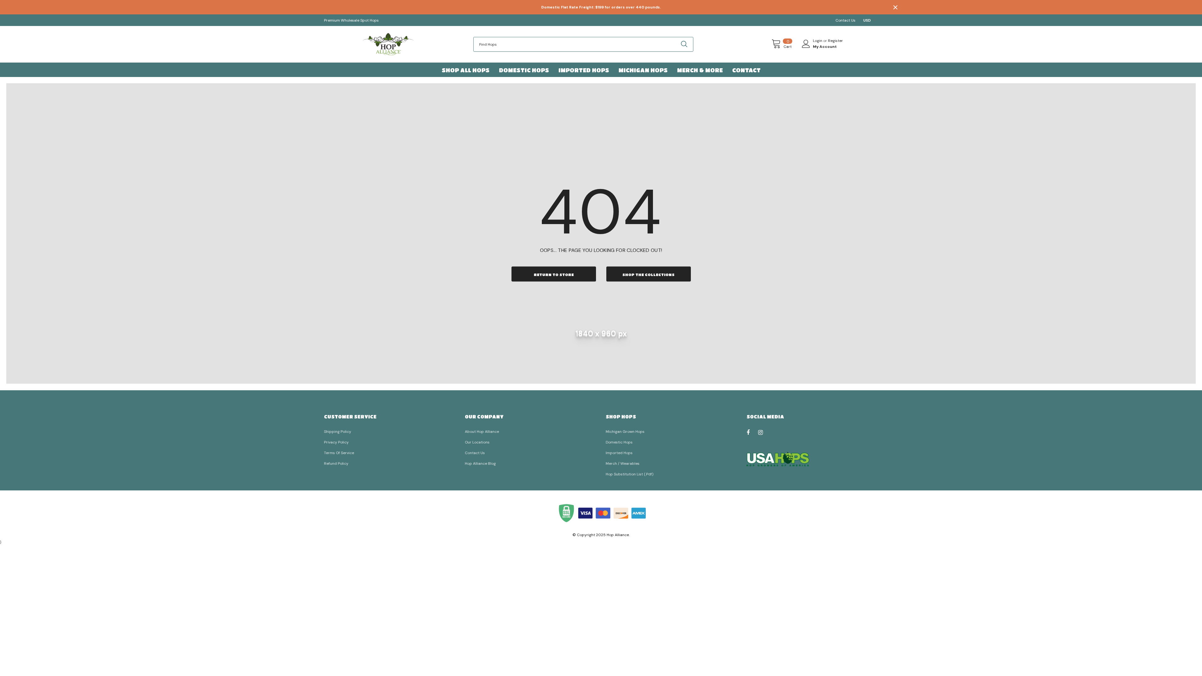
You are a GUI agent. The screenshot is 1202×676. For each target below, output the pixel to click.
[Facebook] (752, 432)
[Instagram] (763, 432)
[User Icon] (806, 44)
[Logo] (388, 44)
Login (818, 40)
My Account (825, 46)
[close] (895, 7)
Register (835, 40)
